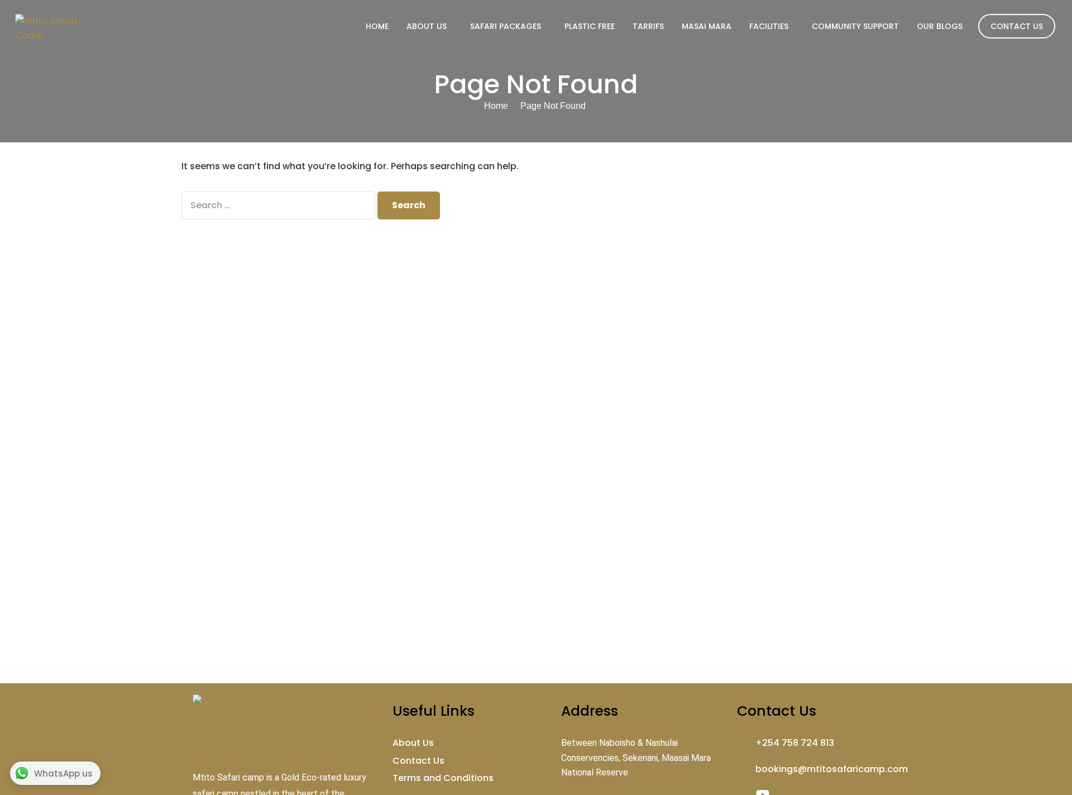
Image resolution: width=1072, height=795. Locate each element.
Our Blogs (940, 26)
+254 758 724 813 (794, 742)
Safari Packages (505, 26)
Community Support (855, 26)
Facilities (768, 26)
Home (377, 26)
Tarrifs (648, 26)
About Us (426, 26)
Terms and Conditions (443, 778)
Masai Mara (706, 26)
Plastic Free (589, 26)
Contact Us (1016, 26)
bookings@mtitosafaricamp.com (831, 769)
